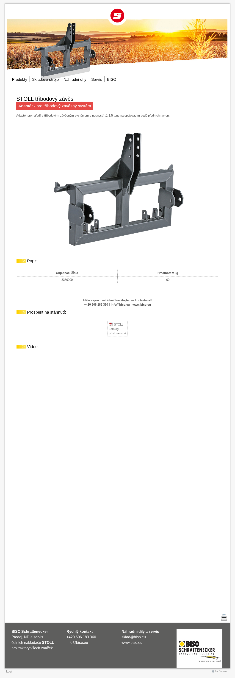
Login (9, 671)
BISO (111, 79)
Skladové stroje (45, 79)
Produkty (19, 79)
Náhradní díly (75, 79)
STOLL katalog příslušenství (117, 329)
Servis (96, 79)
